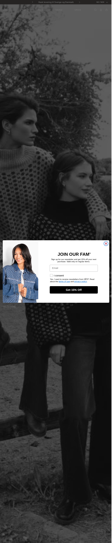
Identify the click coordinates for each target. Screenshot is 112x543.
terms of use (64, 281)
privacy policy (80, 281)
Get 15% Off (74, 289)
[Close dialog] (106, 243)
